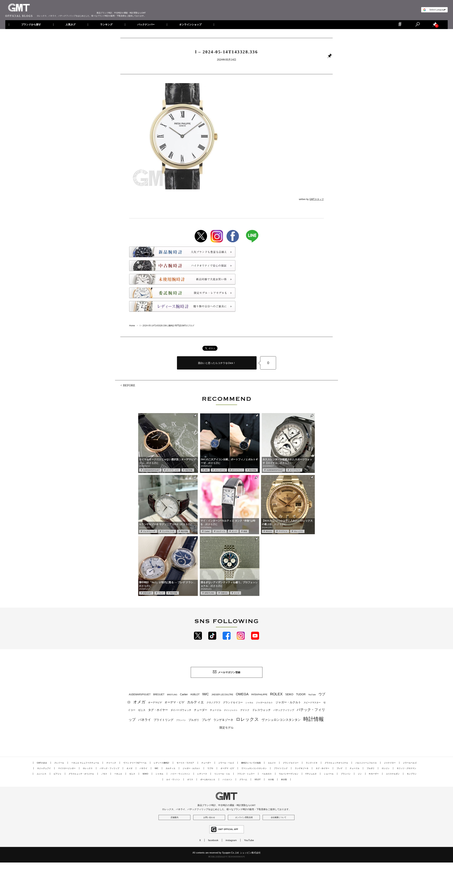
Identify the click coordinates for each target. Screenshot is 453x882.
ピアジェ (57, 774)
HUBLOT (195, 694)
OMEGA (224, 593)
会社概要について (278, 817)
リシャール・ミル (222, 774)
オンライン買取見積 (244, 817)
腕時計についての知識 (251, 763)
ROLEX (269, 531)
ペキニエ (118, 774)
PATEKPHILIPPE (259, 695)
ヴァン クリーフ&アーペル (135, 763)
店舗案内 (174, 817)
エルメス (272, 763)
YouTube (312, 695)
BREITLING (209, 593)
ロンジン (385, 768)
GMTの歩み (42, 763)
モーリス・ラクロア (185, 763)
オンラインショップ (190, 24)
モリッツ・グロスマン (406, 768)
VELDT (257, 779)
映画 (245, 531)
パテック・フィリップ (109, 768)
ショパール (329, 774)
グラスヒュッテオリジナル (336, 763)
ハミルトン (227, 779)
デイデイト (283, 531)
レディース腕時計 (161, 763)
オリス (190, 779)
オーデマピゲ (295, 470)
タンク (234, 531)
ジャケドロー (390, 763)
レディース (202, 774)
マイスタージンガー (67, 768)
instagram (231, 840)
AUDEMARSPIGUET (151, 470)
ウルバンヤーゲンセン (288, 774)
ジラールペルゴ (410, 763)
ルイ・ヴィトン (173, 779)
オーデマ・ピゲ (172, 470)
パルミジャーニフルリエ (366, 763)
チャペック (111, 763)
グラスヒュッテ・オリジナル (81, 774)
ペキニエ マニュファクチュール (85, 763)
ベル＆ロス (267, 774)
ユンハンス (41, 774)
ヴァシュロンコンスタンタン (281, 720)
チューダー (200, 709)
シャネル (249, 702)
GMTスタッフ (316, 199)
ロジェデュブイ (44, 768)
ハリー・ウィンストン (180, 774)
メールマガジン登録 (229, 672)
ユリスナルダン (393, 774)
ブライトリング (163, 719)
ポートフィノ (237, 470)
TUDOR (301, 694)
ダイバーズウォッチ (181, 710)
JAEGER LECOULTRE (222, 694)
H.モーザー (374, 774)
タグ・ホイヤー (158, 709)
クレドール (59, 763)
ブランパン (181, 720)
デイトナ (245, 710)
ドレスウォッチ (149, 531)
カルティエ (220, 531)
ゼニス (141, 710)
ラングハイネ (311, 763)
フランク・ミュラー (246, 774)
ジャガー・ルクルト (288, 702)
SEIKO (289, 694)
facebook (213, 840)
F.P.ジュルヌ (311, 774)
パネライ (144, 720)
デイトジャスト (231, 710)
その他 (271, 779)
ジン (360, 774)
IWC (206, 470)
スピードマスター (312, 702)
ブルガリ (193, 719)
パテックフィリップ (283, 710)
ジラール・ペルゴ (226, 763)
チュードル (215, 710)
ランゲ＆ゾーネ (168, 531)
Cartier (207, 531)
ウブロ (210, 768)
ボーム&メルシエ (207, 779)
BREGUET (147, 593)
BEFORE (129, 385)
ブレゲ (161, 593)
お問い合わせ (209, 817)
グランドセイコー (233, 702)
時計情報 (188, 470)
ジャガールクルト (264, 702)
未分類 (284, 779)
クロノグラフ (213, 702)
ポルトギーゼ (220, 470)
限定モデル (226, 727)
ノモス (104, 774)
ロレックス (298, 531)
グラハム (243, 779)
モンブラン (412, 774)
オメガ (236, 593)
